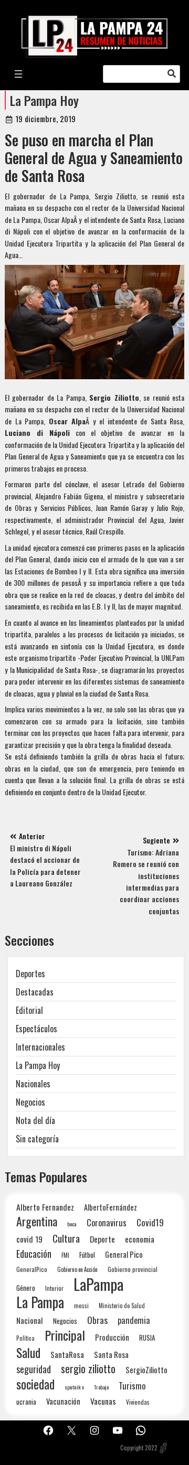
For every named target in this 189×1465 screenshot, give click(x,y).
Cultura (66, 1238)
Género (25, 1287)
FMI (65, 1254)
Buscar (171, 74)
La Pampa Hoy (44, 100)
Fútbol (87, 1254)
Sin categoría (37, 1138)
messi (81, 1305)
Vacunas (103, 1401)
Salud (28, 1352)
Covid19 (150, 1222)
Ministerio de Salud (122, 1305)
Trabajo (101, 1387)
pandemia (134, 1320)
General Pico (124, 1254)
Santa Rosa (111, 1354)
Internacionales (40, 1047)
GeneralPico (31, 1269)
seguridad (33, 1369)
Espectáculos (36, 1028)
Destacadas (35, 992)
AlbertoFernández (110, 1207)
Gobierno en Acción (77, 1269)
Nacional (29, 1320)
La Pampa (40, 1302)
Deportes (30, 973)
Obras (97, 1320)
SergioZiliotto (146, 1369)
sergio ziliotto (88, 1369)
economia (139, 1239)
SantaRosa (67, 1354)
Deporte (102, 1239)
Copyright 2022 (139, 1447)
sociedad (35, 1384)
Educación (33, 1253)
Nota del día (35, 1120)
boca (72, 1224)
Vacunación (63, 1401)
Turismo (132, 1386)
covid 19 (29, 1239)
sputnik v (74, 1387)
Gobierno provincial (133, 1269)
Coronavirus (107, 1222)
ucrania (26, 1401)
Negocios (30, 1102)
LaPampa (98, 1284)
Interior (54, 1288)
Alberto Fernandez (45, 1207)
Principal (65, 1335)
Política (25, 1338)
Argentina (36, 1221)
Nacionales (33, 1083)
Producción (112, 1337)
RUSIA (147, 1337)
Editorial (29, 1010)
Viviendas (138, 1401)
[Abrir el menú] (18, 74)
